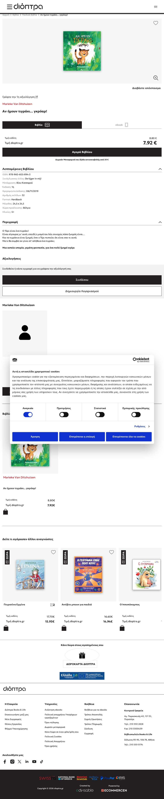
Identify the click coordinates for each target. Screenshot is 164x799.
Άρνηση (35, 436)
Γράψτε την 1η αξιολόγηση (18, 96)
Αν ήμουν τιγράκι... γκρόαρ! (19, 488)
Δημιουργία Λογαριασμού (82, 291)
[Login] (149, 7)
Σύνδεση (88, 728)
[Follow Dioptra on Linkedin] (27, 761)
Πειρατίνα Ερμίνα (14, 604)
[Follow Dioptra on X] (19, 761)
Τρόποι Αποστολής (93, 714)
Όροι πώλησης (52, 722)
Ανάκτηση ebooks (53, 709)
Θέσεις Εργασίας (13, 724)
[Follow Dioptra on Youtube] (34, 761)
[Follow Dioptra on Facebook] (4, 761)
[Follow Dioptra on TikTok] (41, 761)
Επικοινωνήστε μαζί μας (17, 714)
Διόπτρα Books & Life (15, 709)
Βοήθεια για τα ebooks (95, 709)
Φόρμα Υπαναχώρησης (16, 728)
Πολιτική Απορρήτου (55, 741)
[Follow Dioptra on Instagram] (12, 761)
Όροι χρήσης (51, 746)
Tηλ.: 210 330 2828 (133, 724)
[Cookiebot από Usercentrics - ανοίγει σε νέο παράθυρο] (138, 359)
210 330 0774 (136, 744)
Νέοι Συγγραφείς (13, 719)
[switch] (64, 414)
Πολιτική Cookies (53, 736)
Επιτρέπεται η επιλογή (82, 436)
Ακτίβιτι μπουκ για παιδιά (77, 604)
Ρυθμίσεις (140, 426)
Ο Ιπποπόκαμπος (130, 604)
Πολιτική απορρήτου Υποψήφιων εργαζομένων (61, 716)
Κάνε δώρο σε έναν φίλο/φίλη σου (61, 732)
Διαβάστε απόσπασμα (146, 88)
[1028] (82, 51)
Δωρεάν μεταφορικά (55, 727)
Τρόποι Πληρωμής (93, 724)
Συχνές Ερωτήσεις (93, 719)
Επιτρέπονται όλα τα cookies (129, 436)
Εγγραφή (88, 733)
